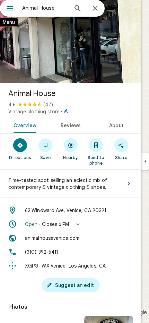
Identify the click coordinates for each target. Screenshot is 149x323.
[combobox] (45, 8)
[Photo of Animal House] (70, 41)
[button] (70, 224)
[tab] (23, 124)
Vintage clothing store (34, 111)
